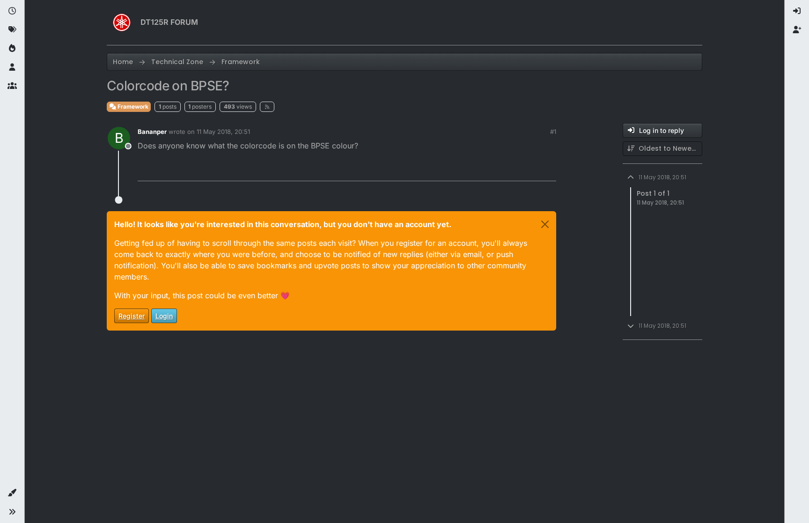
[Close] (545, 224)
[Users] (12, 67)
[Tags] (12, 29)
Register (131, 316)
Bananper (152, 131)
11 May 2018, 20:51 (223, 131)
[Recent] (12, 11)
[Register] (796, 29)
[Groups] (12, 86)
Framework (132, 106)
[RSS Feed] (267, 107)
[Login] (796, 11)
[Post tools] (548, 169)
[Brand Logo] (121, 22)
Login (164, 316)
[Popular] (12, 48)
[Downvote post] (529, 169)
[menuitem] (796, 11)
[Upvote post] (496, 169)
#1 (553, 131)
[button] (12, 493)
